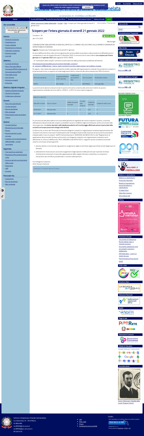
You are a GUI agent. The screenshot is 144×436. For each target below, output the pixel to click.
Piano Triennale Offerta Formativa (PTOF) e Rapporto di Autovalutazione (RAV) (16, 69)
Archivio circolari (10, 53)
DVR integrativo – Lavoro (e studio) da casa (128, 255)
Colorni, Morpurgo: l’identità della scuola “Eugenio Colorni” (129, 402)
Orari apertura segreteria (14, 152)
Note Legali (82, 422)
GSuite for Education (12, 93)
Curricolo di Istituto (12, 64)
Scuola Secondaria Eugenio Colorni (79, 19)
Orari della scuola (11, 74)
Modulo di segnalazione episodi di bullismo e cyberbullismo (126, 185)
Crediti (119, 3)
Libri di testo (9, 77)
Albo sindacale (10, 112)
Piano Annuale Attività (13, 103)
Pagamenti (9, 166)
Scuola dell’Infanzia (37, 19)
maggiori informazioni (72, 7)
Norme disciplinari (11, 109)
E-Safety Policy (124, 190)
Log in (109, 19)
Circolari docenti (10, 106)
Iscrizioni (8, 171)
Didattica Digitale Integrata (14, 90)
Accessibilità (127, 3)
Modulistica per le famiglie (14, 128)
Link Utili (8, 56)
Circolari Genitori (11, 125)
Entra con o (124, 70)
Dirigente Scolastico (12, 39)
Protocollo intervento (126, 180)
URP (6, 168)
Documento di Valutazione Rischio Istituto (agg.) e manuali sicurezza (127, 242)
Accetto (87, 7)
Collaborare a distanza (13, 96)
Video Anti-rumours (125, 193)
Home (15, 19)
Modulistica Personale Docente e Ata (16, 156)
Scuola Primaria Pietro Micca (55, 19)
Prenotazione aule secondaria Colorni (15, 116)
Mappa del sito (137, 3)
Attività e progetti (11, 80)
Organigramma (10, 42)
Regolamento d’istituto (13, 48)
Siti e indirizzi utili (124, 196)
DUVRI (121, 261)
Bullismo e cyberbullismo (127, 178)
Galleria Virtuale (99, 19)
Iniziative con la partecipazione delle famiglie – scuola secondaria (15, 142)
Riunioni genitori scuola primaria (13, 134)
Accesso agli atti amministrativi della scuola (16, 161)
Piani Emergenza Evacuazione (128, 259)
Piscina (7, 130)
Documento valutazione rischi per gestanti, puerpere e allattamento (128, 249)
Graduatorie (9, 179)
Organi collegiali (10, 45)
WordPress (120, 428)
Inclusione (8, 83)
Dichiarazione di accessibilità (88, 426)
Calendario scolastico (12, 50)
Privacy (81, 424)
